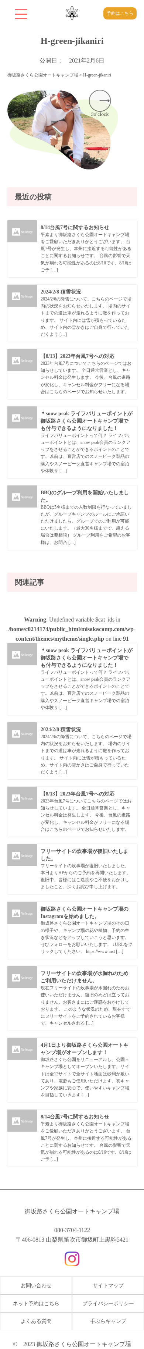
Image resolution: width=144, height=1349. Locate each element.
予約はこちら (120, 13)
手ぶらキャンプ (108, 1321)
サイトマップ (108, 1285)
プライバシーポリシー (108, 1303)
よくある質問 (36, 1321)
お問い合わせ (36, 1285)
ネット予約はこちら (36, 1303)
